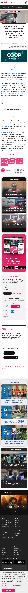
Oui (6, 285)
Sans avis (7, 289)
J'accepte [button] (8, 590)
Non (6, 287)
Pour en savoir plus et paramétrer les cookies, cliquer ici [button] (12, 586)
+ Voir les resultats (17, 293)
